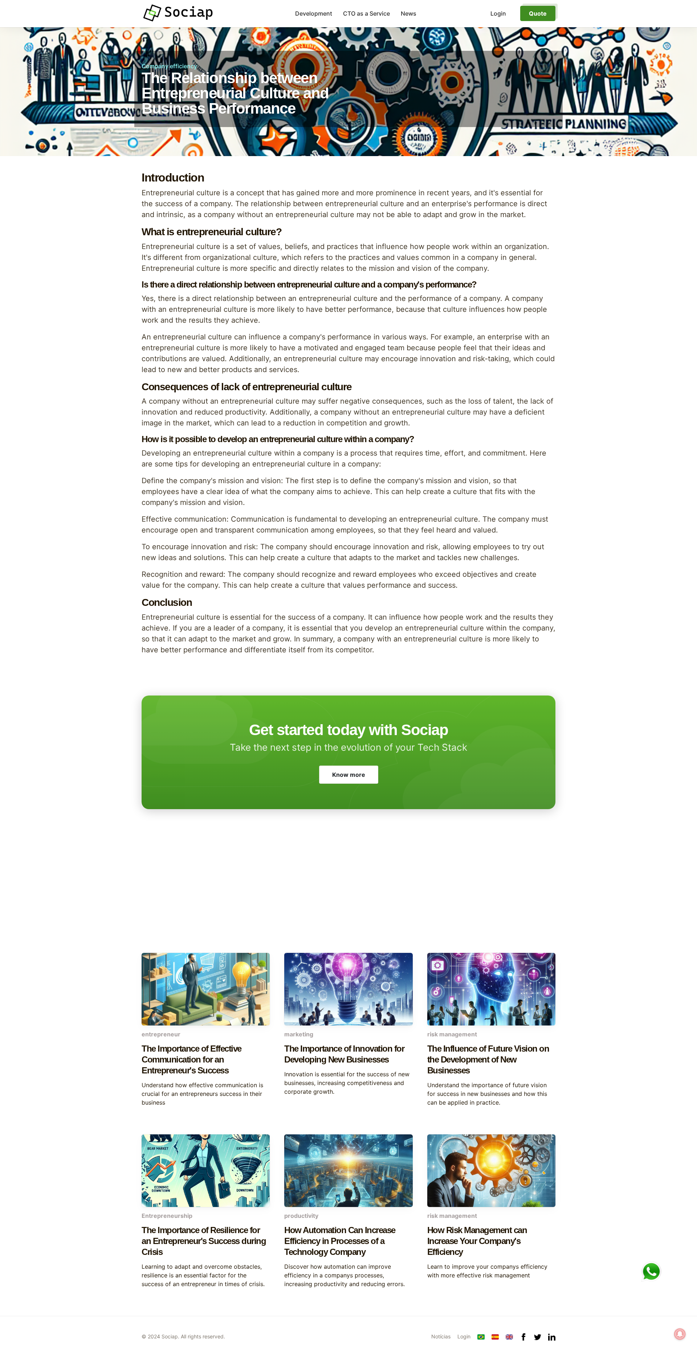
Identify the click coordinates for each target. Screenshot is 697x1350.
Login (463, 1336)
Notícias (441, 1336)
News (408, 13)
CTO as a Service (366, 13)
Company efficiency (169, 66)
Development (313, 13)
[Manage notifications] (680, 1334)
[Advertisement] (348, 895)
